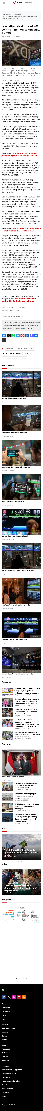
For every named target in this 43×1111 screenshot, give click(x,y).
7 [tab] (26, 897)
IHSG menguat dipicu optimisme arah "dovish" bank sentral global (18, 638)
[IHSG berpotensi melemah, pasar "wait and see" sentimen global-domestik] (21, 591)
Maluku (5, 1025)
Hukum (5, 1032)
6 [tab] (23, 897)
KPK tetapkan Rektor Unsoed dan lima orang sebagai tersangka (26, 806)
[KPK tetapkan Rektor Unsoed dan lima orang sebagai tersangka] (7, 807)
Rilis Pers (5, 1060)
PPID (4, 1096)
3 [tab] (21, 861)
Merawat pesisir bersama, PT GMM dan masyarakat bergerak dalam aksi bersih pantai (27, 734)
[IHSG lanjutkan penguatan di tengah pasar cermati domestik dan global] (21, 522)
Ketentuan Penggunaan (12, 1070)
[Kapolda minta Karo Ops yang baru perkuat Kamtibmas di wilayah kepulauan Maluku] (7, 702)
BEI (31, 353)
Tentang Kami (7, 1077)
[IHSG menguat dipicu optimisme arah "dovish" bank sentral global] (21, 625)
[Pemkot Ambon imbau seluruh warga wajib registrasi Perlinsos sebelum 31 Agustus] (7, 692)
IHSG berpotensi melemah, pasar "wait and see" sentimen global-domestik (21, 604)
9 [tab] (33, 897)
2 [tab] (18, 861)
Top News (6, 744)
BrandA (5, 1085)
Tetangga (6, 1049)
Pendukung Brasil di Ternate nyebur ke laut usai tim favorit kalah (20, 852)
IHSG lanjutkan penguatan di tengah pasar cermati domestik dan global (20, 535)
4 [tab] (25, 861)
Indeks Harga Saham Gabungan (19, 349)
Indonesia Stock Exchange (14, 358)
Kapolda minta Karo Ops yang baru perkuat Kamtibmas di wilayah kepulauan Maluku (26, 701)
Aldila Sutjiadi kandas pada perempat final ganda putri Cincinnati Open (25, 711)
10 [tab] (36, 897)
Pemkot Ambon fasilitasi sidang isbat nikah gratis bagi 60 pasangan (20, 888)
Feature (5, 1057)
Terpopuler (7, 682)
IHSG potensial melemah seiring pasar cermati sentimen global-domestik (19, 673)
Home (8, 14)
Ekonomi (17, 14)
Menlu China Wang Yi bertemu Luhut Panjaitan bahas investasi (18, 775)
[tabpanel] (21, 847)
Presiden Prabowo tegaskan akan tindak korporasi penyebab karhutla (26, 785)
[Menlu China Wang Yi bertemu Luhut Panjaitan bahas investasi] (21, 762)
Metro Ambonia (8, 1028)
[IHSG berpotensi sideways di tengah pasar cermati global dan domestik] (21, 384)
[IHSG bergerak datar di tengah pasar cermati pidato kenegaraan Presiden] (21, 556)
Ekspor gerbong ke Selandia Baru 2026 (19, 970)
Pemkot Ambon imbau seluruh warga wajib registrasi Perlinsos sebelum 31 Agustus (27, 691)
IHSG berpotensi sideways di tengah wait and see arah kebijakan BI (20, 500)
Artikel (4, 1040)
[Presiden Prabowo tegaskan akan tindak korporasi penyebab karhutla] (7, 786)
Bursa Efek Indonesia (12, 353)
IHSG (26, 353)
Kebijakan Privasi (9, 1074)
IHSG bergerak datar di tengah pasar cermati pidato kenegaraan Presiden (18, 569)
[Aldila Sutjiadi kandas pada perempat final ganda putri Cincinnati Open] (7, 713)
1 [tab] (15, 861)
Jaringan (5, 1066)
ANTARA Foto (7, 1089)
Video (4, 864)
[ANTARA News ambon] (24, 3)
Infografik (6, 900)
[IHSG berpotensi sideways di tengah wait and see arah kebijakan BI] (21, 487)
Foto (4, 828)
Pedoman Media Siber (11, 1081)
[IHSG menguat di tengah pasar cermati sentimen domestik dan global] (21, 418)
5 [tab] (28, 861)
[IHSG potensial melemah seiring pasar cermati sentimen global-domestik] (21, 659)
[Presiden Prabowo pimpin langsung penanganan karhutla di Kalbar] (7, 797)
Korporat (5, 1092)
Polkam (5, 1053)
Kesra (4, 1045)
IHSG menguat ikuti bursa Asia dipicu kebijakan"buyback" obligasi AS (18, 466)
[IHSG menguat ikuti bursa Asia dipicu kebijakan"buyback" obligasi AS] (21, 453)
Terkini (4, 1004)
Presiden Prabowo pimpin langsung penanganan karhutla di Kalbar (25, 796)
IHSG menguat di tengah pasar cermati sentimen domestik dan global (19, 431)
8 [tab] (30, 897)
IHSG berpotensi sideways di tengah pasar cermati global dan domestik (21, 397)
